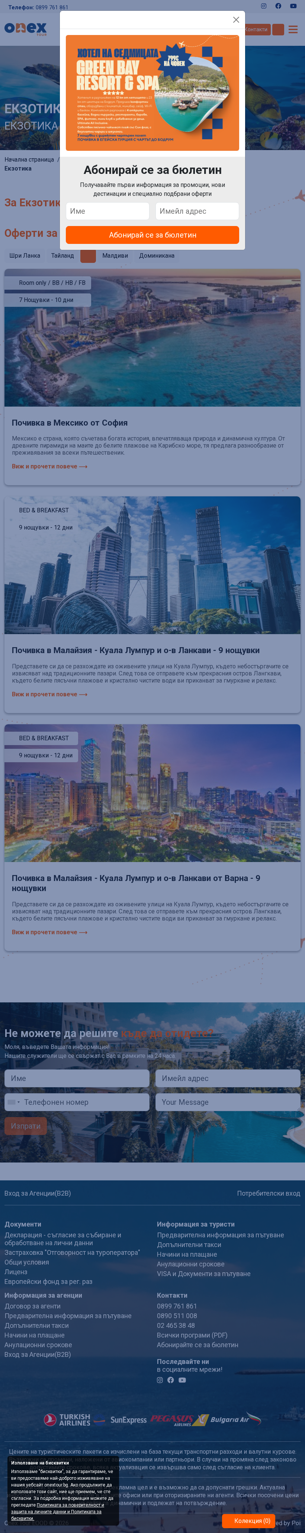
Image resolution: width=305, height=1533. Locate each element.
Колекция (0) (251, 1520)
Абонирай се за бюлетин (152, 234)
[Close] (236, 20)
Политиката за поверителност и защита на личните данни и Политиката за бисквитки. (57, 1511)
